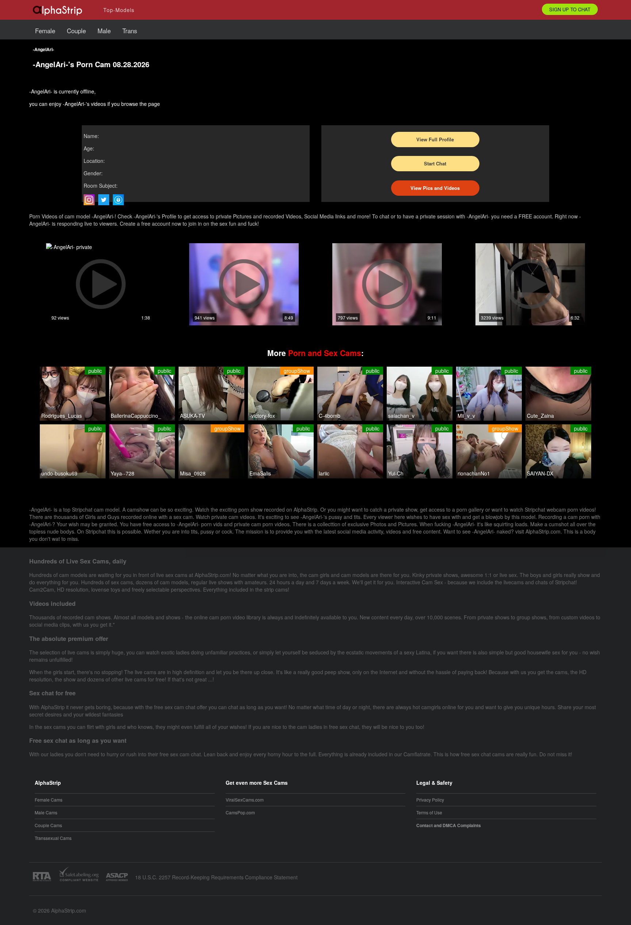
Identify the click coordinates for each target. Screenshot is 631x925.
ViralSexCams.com (245, 799)
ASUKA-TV (192, 415)
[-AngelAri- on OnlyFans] (120, 199)
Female (45, 30)
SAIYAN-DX (540, 473)
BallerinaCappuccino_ (136, 415)
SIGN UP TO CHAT (569, 9)
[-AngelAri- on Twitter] (105, 199)
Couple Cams (48, 825)
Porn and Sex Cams (324, 352)
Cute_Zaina (540, 415)
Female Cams (48, 799)
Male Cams (46, 812)
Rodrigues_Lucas (61, 415)
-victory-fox (262, 415)
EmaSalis (260, 473)
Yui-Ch (396, 473)
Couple (76, 30)
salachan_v (401, 415)
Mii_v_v (466, 415)
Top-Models (118, 10)
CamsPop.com (240, 812)
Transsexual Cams (53, 838)
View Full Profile (435, 139)
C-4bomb (329, 415)
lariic (324, 473)
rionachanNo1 (474, 473)
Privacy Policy (430, 799)
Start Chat (435, 163)
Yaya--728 (122, 473)
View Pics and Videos (435, 187)
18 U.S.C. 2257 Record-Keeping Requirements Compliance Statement (216, 877)
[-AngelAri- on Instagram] (91, 199)
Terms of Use (429, 812)
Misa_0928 (193, 473)
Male (104, 30)
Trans (129, 30)
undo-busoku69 (59, 473)
